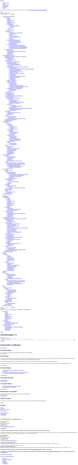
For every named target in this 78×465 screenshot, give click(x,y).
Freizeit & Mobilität (6, 121)
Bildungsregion (10, 168)
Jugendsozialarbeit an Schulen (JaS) (16, 71)
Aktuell (8, 18)
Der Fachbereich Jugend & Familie (13, 61)
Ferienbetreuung (12, 74)
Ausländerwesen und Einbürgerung (16, 32)
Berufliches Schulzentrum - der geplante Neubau (16, 162)
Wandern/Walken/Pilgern (14, 131)
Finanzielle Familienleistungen (15, 64)
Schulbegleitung (12, 79)
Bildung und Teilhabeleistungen (13, 63)
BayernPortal (27, 393)
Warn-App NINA (10, 50)
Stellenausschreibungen (11, 172)
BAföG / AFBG (12, 33)
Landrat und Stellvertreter (12, 185)
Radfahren (11, 130)
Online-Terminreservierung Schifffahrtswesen (18, 48)
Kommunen (9, 183)
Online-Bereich (8, 30)
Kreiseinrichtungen (8, 189)
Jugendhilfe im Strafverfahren (15, 70)
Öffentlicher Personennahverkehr (13, 148)
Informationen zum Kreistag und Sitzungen (17, 187)
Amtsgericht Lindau (13, 84)
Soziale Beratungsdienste (9, 94)
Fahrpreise (9, 147)
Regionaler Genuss (10, 135)
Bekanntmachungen (11, 20)
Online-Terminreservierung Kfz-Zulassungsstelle (18, 47)
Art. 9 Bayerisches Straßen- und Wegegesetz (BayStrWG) (13, 370)
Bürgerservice (7, 17)
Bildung (6, 161)
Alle (74, 339)
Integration (9, 104)
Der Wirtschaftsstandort (11, 156)
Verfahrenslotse (12, 78)
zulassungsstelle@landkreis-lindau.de (10, 440)
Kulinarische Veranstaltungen (15, 140)
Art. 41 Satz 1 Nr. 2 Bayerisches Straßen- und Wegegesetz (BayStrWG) (16, 372)
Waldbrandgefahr (10, 52)
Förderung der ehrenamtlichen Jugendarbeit (17, 76)
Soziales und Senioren (14, 35)
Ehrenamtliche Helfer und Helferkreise (17, 102)
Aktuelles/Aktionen (10, 113)
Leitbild (11, 27)
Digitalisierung (10, 159)
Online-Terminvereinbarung (34, 449)
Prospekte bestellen (13, 143)
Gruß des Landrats (8, 170)
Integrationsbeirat (13, 105)
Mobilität (6, 145)
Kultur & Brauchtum (11, 141)
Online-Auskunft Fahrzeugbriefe (15, 42)
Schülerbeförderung (10, 152)
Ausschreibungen (8, 192)
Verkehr (11, 34)
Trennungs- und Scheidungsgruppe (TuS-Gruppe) (19, 86)
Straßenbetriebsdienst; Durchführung (9, 387)
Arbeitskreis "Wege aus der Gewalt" (13, 112)
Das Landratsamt (10, 24)
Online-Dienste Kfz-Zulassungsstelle (14, 40)
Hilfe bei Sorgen (10, 65)
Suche (4, 3)
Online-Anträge (10, 31)
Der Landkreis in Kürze (9, 179)
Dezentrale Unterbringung (14, 99)
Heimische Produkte (13, 136)
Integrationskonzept (13, 107)
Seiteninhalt (5, 7)
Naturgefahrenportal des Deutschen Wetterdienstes (16, 51)
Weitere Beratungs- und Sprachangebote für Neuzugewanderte (21, 108)
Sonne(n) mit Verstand (11, 59)
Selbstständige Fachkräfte (12, 178)
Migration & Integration (9, 96)
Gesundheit (12, 39)
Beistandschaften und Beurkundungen (16, 85)
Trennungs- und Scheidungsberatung (16, 87)
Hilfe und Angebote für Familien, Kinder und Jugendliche (17, 66)
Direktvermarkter (13, 137)
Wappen (8, 182)
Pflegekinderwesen (13, 89)
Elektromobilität (10, 151)
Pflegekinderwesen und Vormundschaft (14, 88)
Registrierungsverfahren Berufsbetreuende (14, 95)
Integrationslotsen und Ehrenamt (15, 109)
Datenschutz (5, 461)
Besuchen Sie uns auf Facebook (6, 454)
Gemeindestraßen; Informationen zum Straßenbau (12, 386)
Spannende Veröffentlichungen (15, 167)
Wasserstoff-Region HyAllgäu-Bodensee (14, 160)
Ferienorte (11, 125)
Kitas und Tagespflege (11, 81)
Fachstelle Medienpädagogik (15, 77)
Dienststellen (12, 29)
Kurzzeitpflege (10, 93)
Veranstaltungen (10, 58)
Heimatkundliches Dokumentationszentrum (15, 166)
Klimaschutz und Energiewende (11, 119)
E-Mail (24, 449)
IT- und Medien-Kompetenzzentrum (13, 282)
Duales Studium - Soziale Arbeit (15, 176)
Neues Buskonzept (10, 146)
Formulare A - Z (10, 23)
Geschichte (9, 180)
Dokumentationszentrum (14, 181)
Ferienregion (9, 124)
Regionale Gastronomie (14, 138)
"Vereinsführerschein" (11, 117)
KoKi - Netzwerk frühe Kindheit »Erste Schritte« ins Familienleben (22, 68)
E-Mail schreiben (3, 413)
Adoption (9, 91)
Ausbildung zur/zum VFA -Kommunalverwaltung (19, 174)
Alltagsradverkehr (10, 153)
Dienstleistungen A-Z (11, 22)
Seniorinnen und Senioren (9, 92)
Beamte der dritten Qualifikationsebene (17, 175)
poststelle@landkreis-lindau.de (8, 426)
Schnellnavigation (6, 2)
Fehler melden (5, 463)
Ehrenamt (7, 115)
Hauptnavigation (6, 4)
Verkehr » (2, 407)
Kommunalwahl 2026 (11, 191)
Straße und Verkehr (3, 380)
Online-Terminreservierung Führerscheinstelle (18, 46)
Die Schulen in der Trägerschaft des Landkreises (16, 163)
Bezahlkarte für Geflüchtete (15, 103)
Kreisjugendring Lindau (11, 62)
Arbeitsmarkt (9, 158)
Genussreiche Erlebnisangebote (15, 139)
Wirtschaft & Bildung (6, 154)
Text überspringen (3, 347)
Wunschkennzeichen (13, 43)
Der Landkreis (5, 169)
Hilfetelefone (9, 114)
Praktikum (11, 177)
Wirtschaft (7, 155)
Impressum (5, 462)
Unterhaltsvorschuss (13, 83)
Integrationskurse (13, 110)
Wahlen (6, 190)
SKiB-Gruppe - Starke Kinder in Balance (17, 73)
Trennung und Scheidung (11, 82)
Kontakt (8, 28)
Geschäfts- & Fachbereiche (14, 25)
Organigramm (12, 26)
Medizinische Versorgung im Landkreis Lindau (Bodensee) (15, 56)
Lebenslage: (2, 338)
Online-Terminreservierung (12, 44)
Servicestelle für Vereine (11, 116)
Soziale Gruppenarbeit (14, 72)
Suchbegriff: (2, 337)
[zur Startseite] (5, 13)
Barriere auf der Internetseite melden (7, 456)
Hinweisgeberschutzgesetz (7, 459)
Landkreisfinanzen (8, 188)
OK (1, 12)
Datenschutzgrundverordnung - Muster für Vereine (16, 118)
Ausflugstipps (12, 134)
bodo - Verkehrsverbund (11, 149)
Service (8, 142)
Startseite (2, 309)
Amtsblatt (9, 21)
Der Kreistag (9, 186)
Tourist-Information (13, 144)
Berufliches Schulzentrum (7, 193)
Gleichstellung (7, 111)
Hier (1, 446)
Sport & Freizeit (10, 129)
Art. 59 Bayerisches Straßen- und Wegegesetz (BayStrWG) (13, 373)
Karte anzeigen (3, 410)
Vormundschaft (12, 90)
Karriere (8, 19)
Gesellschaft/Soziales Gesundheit (9, 55)
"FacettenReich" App (13, 128)
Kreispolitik (7, 184)
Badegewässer (10, 54)
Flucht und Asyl (10, 98)
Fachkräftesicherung (11, 157)
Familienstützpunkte (13, 67)
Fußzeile (4, 8)
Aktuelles (9, 123)
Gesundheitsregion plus (9, 57)
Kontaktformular (3, 414)
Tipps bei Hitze (10, 53)
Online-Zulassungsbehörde (14, 41)
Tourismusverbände (13, 126)
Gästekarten (12, 127)
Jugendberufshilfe (13, 75)
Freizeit (6, 122)
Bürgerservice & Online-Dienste (8, 16)
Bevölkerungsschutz (8, 49)
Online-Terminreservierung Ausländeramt (17, 45)
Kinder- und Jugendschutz (12, 80)
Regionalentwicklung (9, 120)
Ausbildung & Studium (11, 173)
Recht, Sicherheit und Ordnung (15, 36)
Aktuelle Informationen (11, 150)
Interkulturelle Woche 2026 (17, 106)
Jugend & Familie (8, 60)
